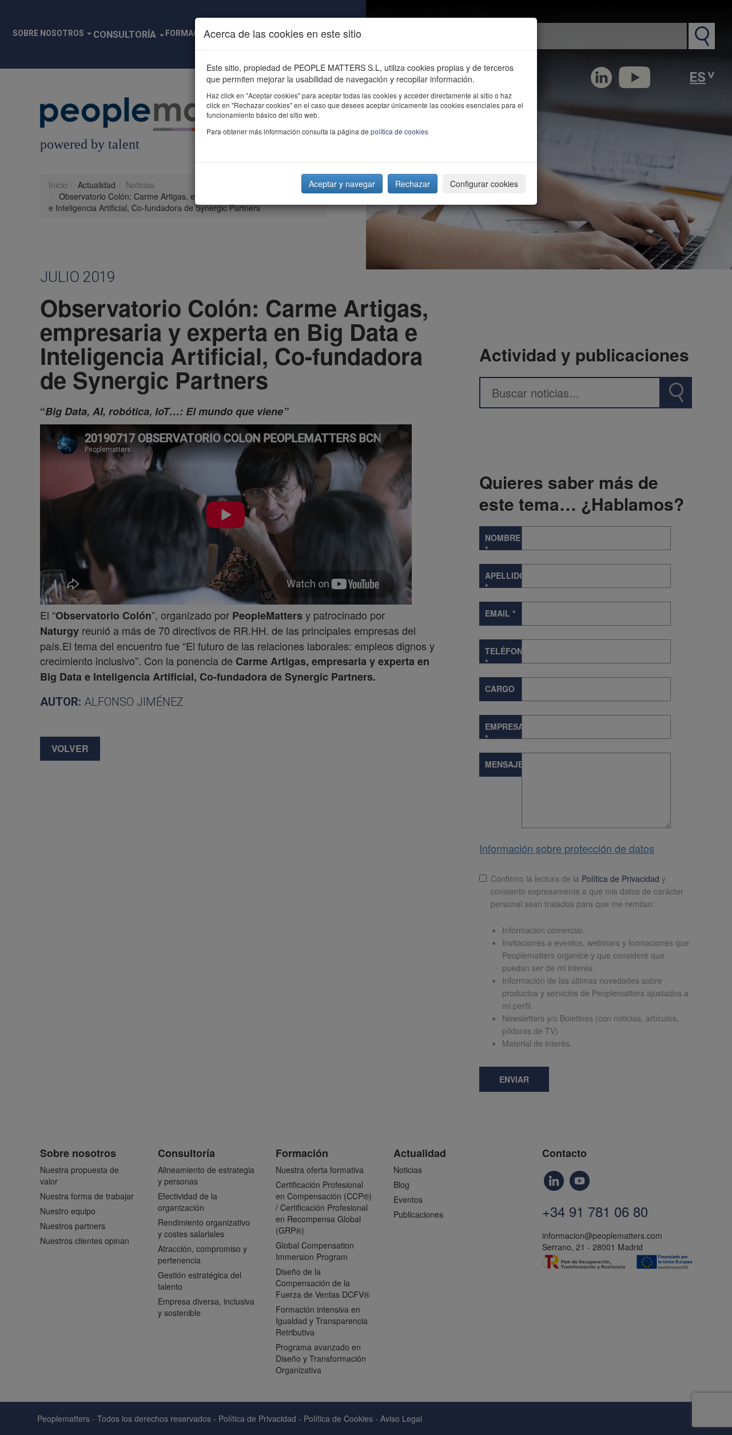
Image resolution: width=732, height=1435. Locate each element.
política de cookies (399, 131)
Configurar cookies (484, 183)
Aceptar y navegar (342, 183)
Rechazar (412, 183)
